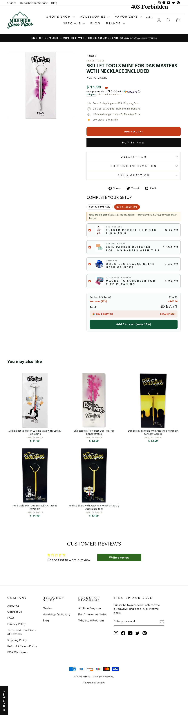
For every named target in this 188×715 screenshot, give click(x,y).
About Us (13, 605)
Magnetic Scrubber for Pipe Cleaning (131, 282)
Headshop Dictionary (34, 3)
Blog (54, 3)
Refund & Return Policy (22, 646)
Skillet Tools (95, 60)
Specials (72, 23)
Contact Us (14, 611)
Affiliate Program (89, 608)
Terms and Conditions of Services (21, 632)
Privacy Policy (16, 624)
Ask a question (133, 175)
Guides (11, 3)
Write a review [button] (119, 557)
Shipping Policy (17, 640)
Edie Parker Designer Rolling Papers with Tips (133, 248)
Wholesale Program (91, 620)
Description (134, 156)
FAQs (10, 617)
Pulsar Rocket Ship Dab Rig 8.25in (131, 231)
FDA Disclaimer (17, 652)
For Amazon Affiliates (92, 614)
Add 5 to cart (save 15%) (133, 324)
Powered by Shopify (94, 682)
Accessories (93, 16)
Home (90, 55)
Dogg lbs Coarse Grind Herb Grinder (130, 265)
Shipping (91, 94)
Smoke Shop (59, 16)
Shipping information (133, 166)
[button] (133, 91)
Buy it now (133, 142)
